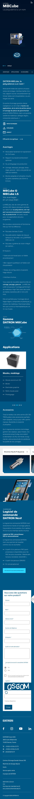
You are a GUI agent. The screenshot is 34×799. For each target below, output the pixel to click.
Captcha (7, 681)
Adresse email (9, 619)
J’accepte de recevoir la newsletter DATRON (16, 663)
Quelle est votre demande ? (12, 646)
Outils (4, 767)
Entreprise (8, 637)
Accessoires (24, 72)
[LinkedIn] (30, 728)
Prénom (7, 600)
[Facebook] (3, 728)
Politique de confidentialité (11, 786)
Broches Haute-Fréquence (14, 452)
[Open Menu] (32, 2)
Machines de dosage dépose (11, 764)
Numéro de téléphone (11, 628)
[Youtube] (20, 728)
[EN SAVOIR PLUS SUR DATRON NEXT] (14, 570)
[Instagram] (11, 728)
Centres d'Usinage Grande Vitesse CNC (14, 760)
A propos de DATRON (9, 774)
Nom (7, 609)
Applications (15, 72)
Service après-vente (9, 770)
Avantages (6, 72)
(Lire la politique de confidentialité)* (16, 676)
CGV (4, 784)
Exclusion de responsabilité (11, 789)
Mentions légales (8, 782)
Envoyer (8, 707)
